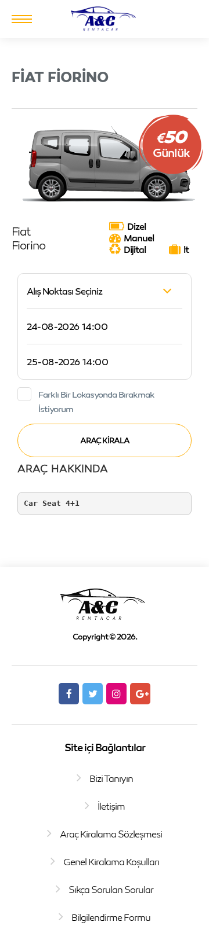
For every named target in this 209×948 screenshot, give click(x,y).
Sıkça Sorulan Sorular (111, 889)
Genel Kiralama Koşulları (111, 861)
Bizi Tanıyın (111, 778)
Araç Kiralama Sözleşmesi (111, 834)
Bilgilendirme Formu (110, 917)
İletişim (111, 806)
